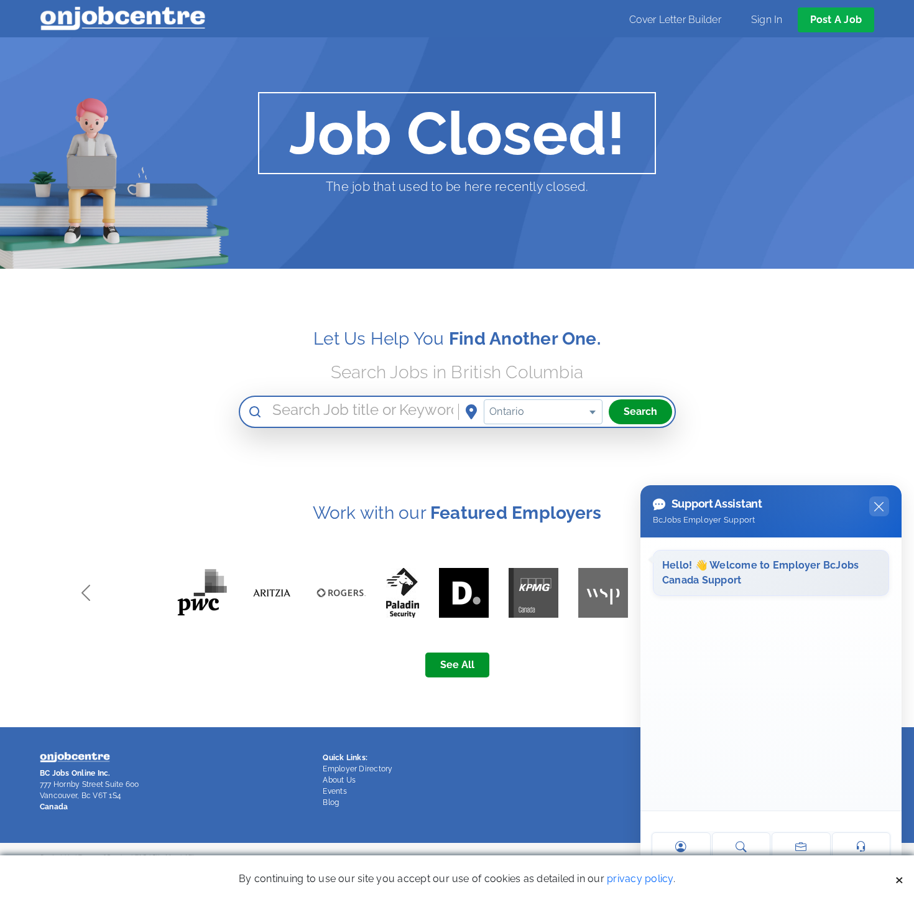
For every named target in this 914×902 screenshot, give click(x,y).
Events (334, 791)
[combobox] (543, 411)
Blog (331, 802)
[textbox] (542, 412)
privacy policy (640, 879)
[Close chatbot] (879, 506)
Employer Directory (357, 769)
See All (457, 665)
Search (640, 411)
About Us (339, 780)
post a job (836, 20)
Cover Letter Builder (675, 20)
